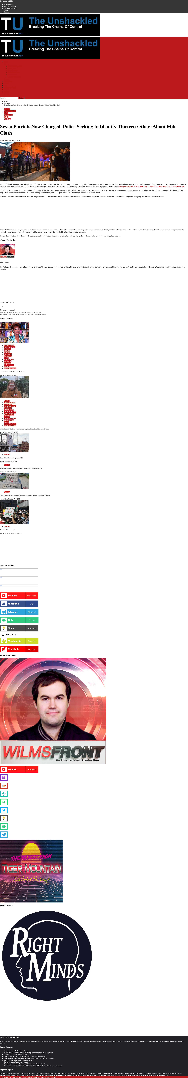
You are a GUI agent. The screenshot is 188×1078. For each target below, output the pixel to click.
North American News (27, 1075)
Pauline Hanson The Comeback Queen (12, 372)
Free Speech (8, 354)
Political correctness (10, 413)
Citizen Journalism (9, 347)
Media (180, 1073)
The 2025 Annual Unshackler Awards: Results (18, 1060)
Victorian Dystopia (10, 418)
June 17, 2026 (12, 375)
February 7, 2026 (13, 499)
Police (6, 117)
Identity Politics (9, 359)
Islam (169, 1073)
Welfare (6, 422)
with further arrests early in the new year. (169, 186)
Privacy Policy (9, 4)
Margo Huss (4, 375)
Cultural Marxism (44, 1073)
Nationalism (8, 115)
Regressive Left (9, 415)
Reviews (6, 94)
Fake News (96, 1073)
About (6, 10)
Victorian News (9, 420)
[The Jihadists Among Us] (14, 523)
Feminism (7, 352)
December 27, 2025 (14, 533)
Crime (6, 113)
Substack (6, 79)
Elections (7, 351)
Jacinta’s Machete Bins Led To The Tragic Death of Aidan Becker (21, 468)
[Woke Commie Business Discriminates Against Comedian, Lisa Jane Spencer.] (14, 397)
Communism (8, 404)
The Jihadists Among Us (7, 530)
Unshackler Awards (10, 87)
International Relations (160, 1073)
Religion (69, 1075)
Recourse (54, 1075)
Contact (6, 12)
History (6, 92)
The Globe (124, 1075)
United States (142, 1075)
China (32, 1073)
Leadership (7, 363)
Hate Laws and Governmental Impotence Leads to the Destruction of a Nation (25, 495)
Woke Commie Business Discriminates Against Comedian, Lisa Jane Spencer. (24, 429)
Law (172, 1073)
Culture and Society (10, 406)
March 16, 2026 (13, 472)
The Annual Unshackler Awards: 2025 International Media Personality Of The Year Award (33, 1066)
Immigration (7, 361)
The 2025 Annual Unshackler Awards (16, 1062)
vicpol (12, 310)
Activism (7, 109)
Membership (8, 81)
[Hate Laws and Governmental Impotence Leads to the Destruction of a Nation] (14, 489)
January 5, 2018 (14, 140)
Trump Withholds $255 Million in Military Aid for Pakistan (21, 312)
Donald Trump (66, 1073)
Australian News (10, 111)
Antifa (18, 1073)
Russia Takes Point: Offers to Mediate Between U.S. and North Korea (23, 314)
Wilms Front (11, 68)
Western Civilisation (10, 368)
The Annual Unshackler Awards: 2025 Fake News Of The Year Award (26, 1064)
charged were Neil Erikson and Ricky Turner (136, 186)
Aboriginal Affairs (5, 1073)
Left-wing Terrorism (10, 411)
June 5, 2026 (12, 461)
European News (88, 1073)
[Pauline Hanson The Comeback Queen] (14, 342)
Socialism (103, 1075)
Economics (74, 1073)
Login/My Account (10, 8)
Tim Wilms (4, 140)
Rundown (7, 119)
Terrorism (118, 1075)
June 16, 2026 (12, 432)
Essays (6, 89)
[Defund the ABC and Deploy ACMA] (14, 451)
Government (8, 356)
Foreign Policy (110, 1073)
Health (133, 1073)
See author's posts (7, 302)
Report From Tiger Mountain (81, 1075)
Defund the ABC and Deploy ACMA (11, 458)
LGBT (176, 1073)
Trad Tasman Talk (13, 72)
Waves (159, 1075)
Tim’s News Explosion (15, 66)
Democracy (7, 349)
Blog (5, 85)
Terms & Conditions (10, 6)
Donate (6, 83)
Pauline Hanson (9, 365)
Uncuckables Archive (14, 77)
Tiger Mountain (12, 70)
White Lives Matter (10, 425)
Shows (6, 64)
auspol (6, 310)
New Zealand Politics (13, 1075)
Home (6, 62)
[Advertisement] (59, 213)
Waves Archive (12, 75)
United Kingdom (133, 1075)
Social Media (110, 1075)
